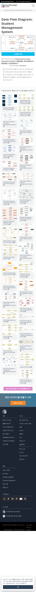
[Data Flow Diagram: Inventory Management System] (26, 152)
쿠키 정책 (24, 581)
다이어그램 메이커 (8, 427)
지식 (20, 437)
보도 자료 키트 (23, 456)
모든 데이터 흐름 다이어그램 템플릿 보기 (18, 389)
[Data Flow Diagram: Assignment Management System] (9, 374)
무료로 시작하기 (18, 403)
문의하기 (22, 459)
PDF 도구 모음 (7, 420)
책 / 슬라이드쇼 (23, 420)
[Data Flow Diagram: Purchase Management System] (9, 127)
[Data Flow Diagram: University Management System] (9, 308)
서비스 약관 (6, 470)
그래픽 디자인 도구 (8, 430)
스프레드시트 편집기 (9, 441)
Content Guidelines (9, 480)
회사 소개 (22, 449)
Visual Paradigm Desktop (23, 1)
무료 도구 (22, 441)
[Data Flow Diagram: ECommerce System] (26, 135)
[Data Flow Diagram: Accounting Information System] (26, 261)
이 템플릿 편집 (18, 54)
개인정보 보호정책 (8, 477)
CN (25, 65)
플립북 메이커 (7, 423)
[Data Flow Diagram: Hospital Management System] (26, 351)
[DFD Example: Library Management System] (26, 296)
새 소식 (21, 452)
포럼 (20, 427)
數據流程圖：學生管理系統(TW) (25, 61)
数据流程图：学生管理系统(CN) (9, 63)
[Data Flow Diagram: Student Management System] (26, 186)
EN (21, 65)
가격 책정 (5, 444)
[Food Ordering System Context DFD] (9, 355)
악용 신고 (5, 487)
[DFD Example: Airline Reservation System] (26, 241)
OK (18, 587)
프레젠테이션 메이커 (9, 437)
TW (23, 65)
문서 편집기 (6, 434)
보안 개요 (5, 484)
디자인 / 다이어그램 (25, 423)
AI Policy (5, 473)
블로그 (21, 434)
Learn (21, 430)
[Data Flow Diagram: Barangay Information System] (26, 170)
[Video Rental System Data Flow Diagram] (9, 186)
